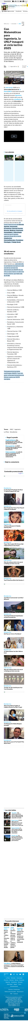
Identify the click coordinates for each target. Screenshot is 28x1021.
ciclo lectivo (9, 87)
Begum (15, 984)
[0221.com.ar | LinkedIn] (23, 1)
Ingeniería (18, 95)
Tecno (19, 984)
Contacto (15, 993)
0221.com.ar (6, 23)
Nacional (11, 980)
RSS (11, 993)
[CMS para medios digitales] (17, 1016)
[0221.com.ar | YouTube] (20, 1)
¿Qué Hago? (10, 984)
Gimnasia (20, 982)
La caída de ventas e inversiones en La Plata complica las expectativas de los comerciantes (14, 454)
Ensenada (21, 980)
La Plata (6, 432)
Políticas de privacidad (10, 991)
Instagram (11, 974)
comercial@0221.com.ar (14, 1005)
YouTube (20, 974)
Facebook (14, 974)
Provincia (6, 980)
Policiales (4, 11)
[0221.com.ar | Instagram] (13, 1)
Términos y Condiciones (14, 989)
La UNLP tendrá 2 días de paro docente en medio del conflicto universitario (14, 447)
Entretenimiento (14, 986)
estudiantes (17, 99)
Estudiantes (18, 11)
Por (5, 66)
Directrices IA (20, 991)
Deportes (8, 982)
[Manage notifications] (25, 1013)
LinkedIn (23, 974)
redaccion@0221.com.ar (14, 1004)
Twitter (17, 974)
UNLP (10, 91)
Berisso (16, 980)
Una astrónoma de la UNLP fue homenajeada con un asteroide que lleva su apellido (14, 441)
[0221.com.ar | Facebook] (15, 1)
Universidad (11, 11)
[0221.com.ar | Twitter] (18, 1)
